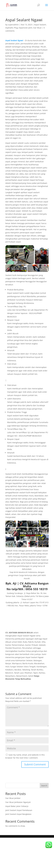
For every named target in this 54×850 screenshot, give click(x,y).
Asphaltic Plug (11, 27)
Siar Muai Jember (13, 798)
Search (44, 785)
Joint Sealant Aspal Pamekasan (18, 810)
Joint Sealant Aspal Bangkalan (18, 814)
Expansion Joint (25, 27)
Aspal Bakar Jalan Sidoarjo (16, 806)
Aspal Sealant (40, 24)
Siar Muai (37, 27)
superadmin (13, 24)
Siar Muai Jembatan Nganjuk (18, 802)
